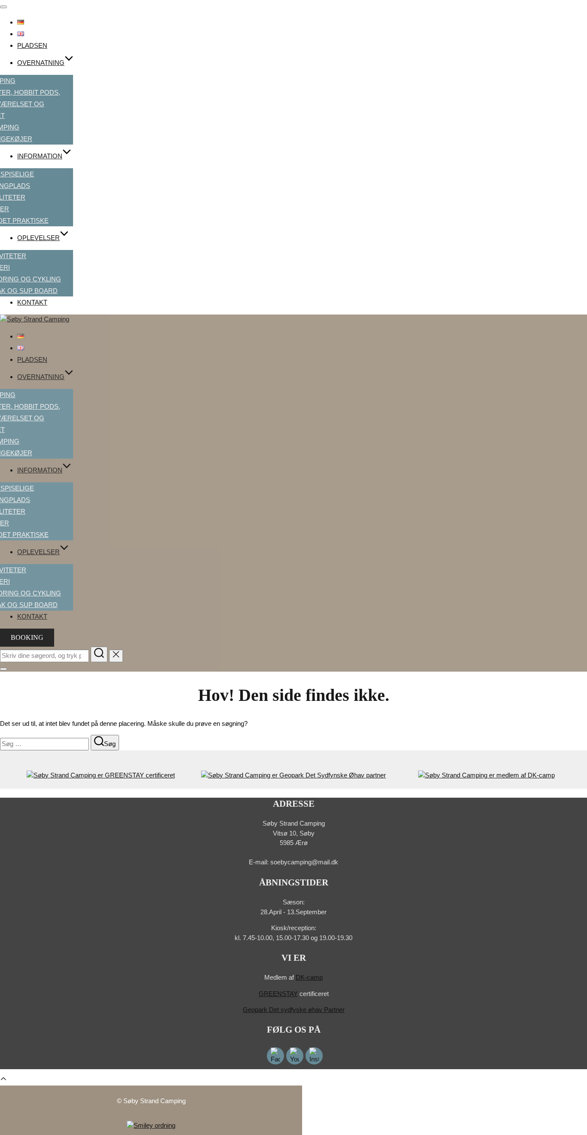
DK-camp (309, 977)
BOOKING (27, 637)
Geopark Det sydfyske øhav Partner (294, 1009)
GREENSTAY (278, 993)
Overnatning (40, 62)
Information (39, 156)
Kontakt (32, 302)
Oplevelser (38, 237)
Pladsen (32, 45)
